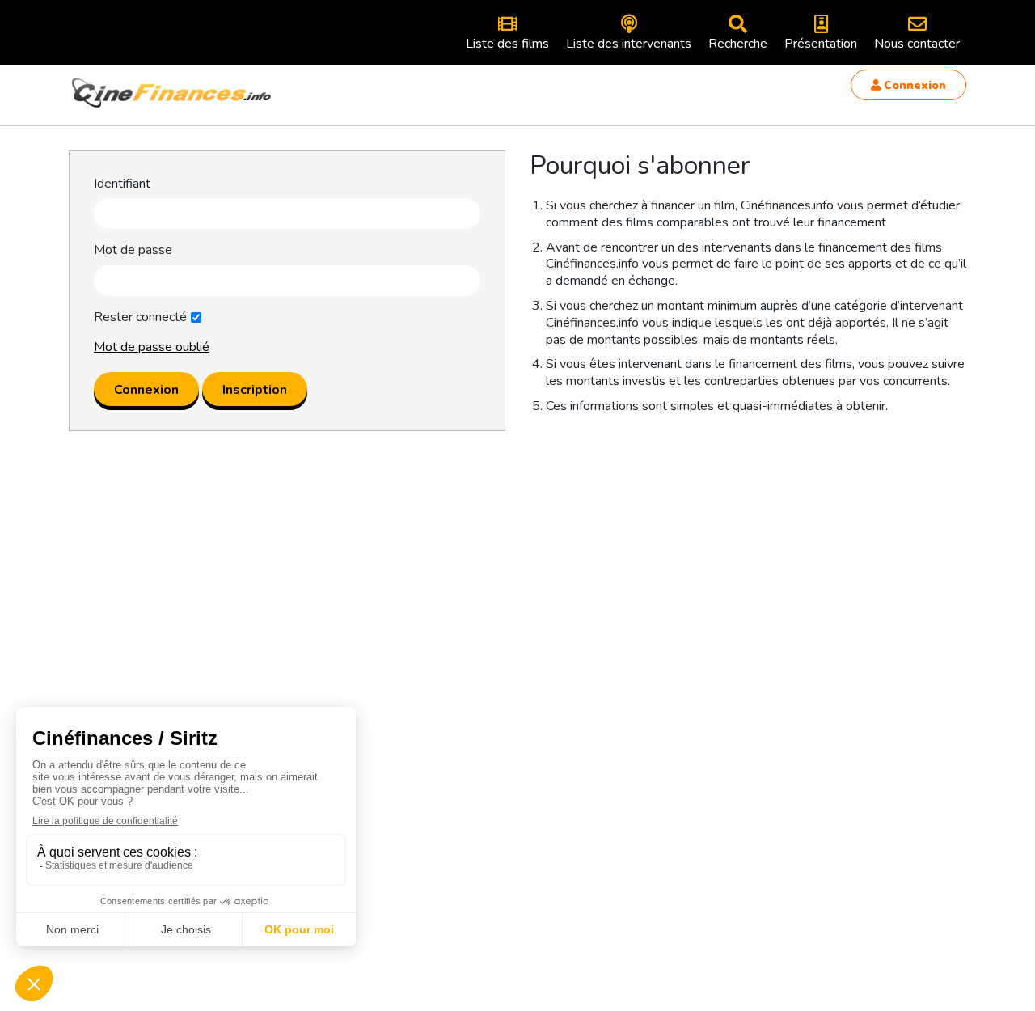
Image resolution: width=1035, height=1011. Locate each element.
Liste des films (507, 44)
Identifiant (122, 184)
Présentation (820, 44)
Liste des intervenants (628, 44)
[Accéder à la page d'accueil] (172, 93)
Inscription (254, 390)
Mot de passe (133, 250)
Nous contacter (917, 44)
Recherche (737, 44)
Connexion (913, 85)
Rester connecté (140, 317)
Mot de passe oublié (151, 347)
